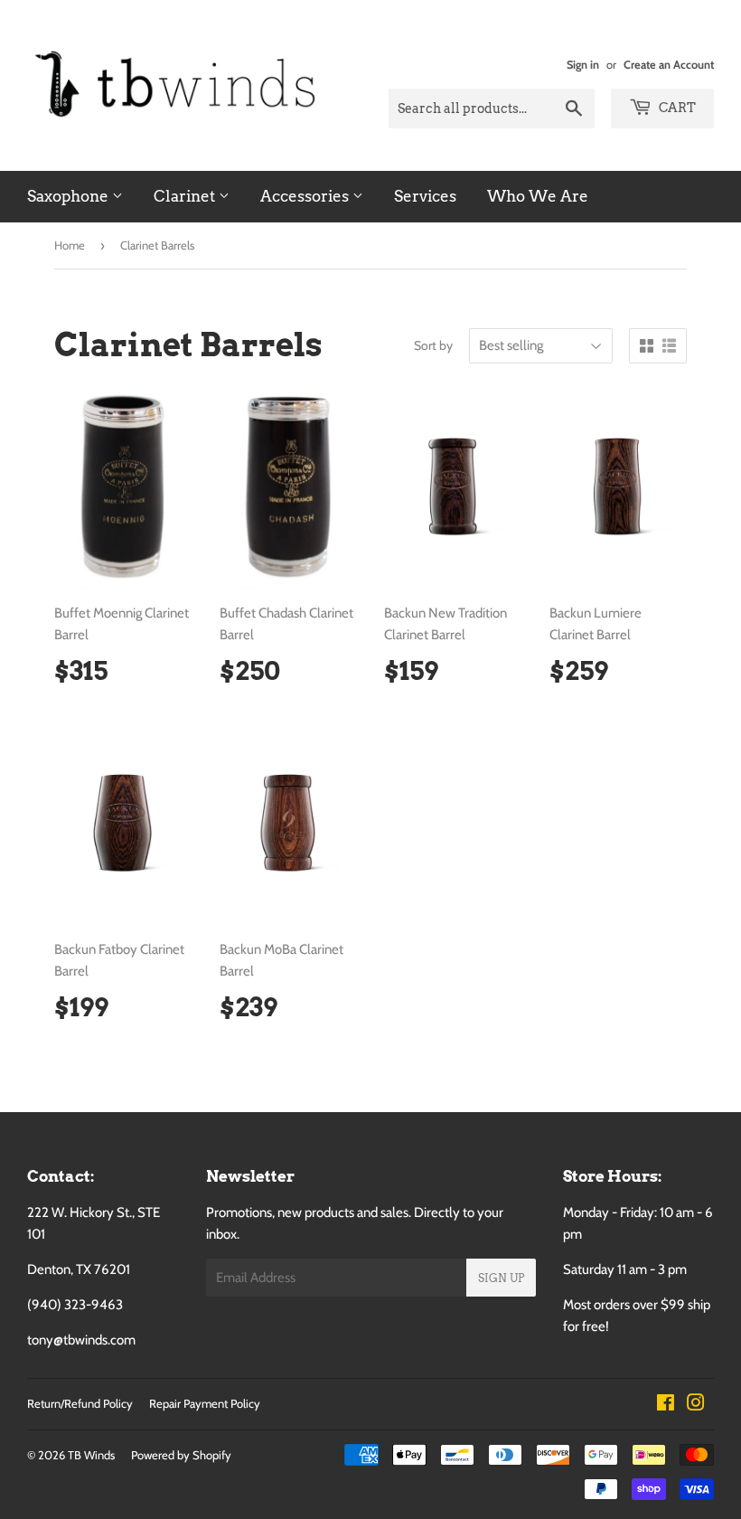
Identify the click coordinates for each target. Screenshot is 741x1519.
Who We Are (537, 196)
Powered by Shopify (181, 1455)
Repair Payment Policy (204, 1403)
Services (425, 196)
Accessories (306, 196)
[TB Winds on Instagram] (696, 1405)
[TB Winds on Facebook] (665, 1405)
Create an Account (669, 64)
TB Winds (91, 1455)
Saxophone (69, 196)
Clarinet (186, 196)
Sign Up (501, 1278)
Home (69, 245)
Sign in (583, 64)
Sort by (433, 345)
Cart (676, 107)
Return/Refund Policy (80, 1403)
